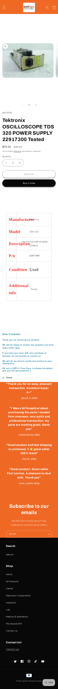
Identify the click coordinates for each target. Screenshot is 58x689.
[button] (3, 7)
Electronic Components (18, 596)
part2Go (25, 681)
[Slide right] (35, 105)
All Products (12, 581)
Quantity (6, 156)
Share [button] (9, 378)
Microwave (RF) (14, 624)
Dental (9, 588)
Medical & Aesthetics (17, 617)
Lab (8, 610)
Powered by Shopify (35, 681)
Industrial (11, 603)
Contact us (11, 631)
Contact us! (12, 649)
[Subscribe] (48, 534)
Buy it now (29, 183)
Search (10, 555)
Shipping (17, 151)
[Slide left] (22, 105)
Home (9, 574)
